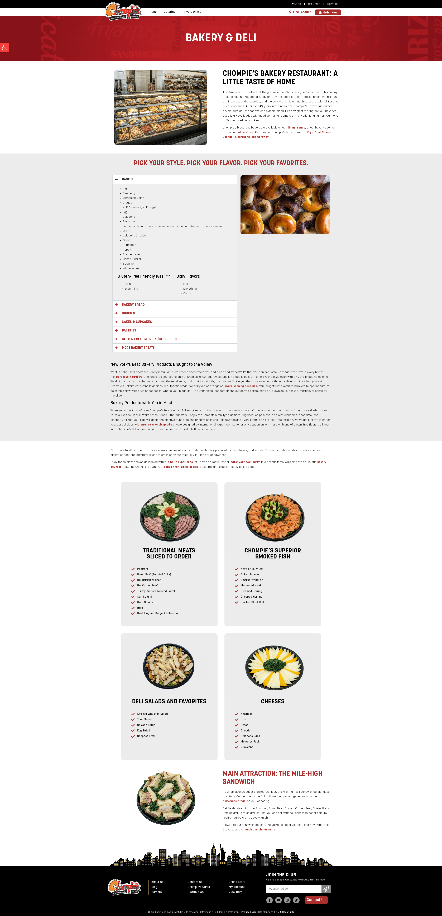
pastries (129, 330)
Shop (297, 4)
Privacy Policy (248, 912)
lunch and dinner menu (260, 829)
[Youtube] (278, 900)
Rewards (332, 4)
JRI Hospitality (286, 912)
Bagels (127, 179)
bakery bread (133, 304)
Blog (154, 887)
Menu (153, 12)
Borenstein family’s (129, 377)
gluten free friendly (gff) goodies (151, 339)
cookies (128, 313)
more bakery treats (138, 348)
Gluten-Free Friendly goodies (154, 424)
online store (245, 132)
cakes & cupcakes (137, 322)
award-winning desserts (240, 386)
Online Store (237, 882)
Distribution (196, 892)
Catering (169, 12)
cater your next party (245, 462)
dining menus (296, 127)
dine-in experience (180, 462)
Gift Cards (314, 4)
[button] (4, 47)
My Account (237, 887)
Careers (156, 892)
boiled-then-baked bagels (181, 467)
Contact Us (195, 882)
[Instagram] (287, 900)
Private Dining (192, 12)
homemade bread (234, 801)
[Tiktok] (296, 900)
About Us (157, 882)
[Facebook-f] (269, 900)
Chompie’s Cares (199, 887)
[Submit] (326, 889)
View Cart (235, 892)
